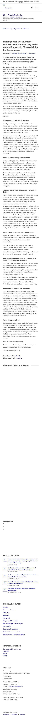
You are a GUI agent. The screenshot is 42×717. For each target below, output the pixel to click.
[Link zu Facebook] (34, 712)
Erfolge (5, 607)
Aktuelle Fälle (16, 53)
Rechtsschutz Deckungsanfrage (14, 634)
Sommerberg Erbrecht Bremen (12, 649)
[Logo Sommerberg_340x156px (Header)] (17, 8)
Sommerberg (32, 53)
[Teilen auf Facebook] (5, 523)
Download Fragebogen (10, 629)
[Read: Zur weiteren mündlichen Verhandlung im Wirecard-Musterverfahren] (5, 590)
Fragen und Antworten (10, 621)
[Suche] (31, 8)
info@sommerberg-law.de (15, 686)
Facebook (6, 651)
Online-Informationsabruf (11, 632)
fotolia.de (19, 358)
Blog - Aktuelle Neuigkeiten (13, 15)
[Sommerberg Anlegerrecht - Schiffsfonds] (18, 33)
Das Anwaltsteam (9, 610)
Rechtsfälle (7, 626)
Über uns (6, 612)
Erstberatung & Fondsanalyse (13, 623)
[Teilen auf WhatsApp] (5, 529)
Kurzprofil (6, 618)
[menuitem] (31, 8)
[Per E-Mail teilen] (5, 532)
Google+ (18, 356)
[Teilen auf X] (5, 526)
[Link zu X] (37, 712)
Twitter (5, 653)
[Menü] (36, 8)
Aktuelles (6, 615)
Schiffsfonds (23, 53)
